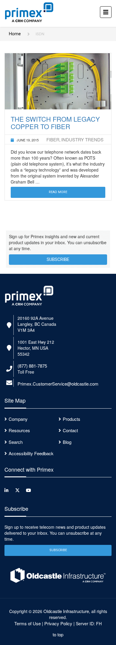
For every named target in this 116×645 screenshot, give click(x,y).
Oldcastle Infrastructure (66, 611)
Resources (19, 430)
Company (18, 419)
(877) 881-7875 (32, 366)
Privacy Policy (58, 623)
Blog (67, 442)
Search (16, 442)
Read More (58, 192)
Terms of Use (27, 623)
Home (15, 33)
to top (58, 634)
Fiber (52, 139)
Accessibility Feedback (31, 453)
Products (71, 419)
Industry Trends (82, 139)
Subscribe (58, 259)
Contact (70, 430)
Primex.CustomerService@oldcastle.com (58, 383)
